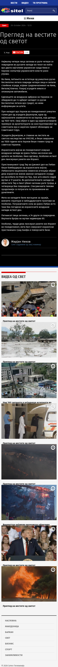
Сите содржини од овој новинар (26, 244)
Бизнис (9, 643)
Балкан (9, 632)
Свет (7, 638)
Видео (25, 3)
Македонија (12, 626)
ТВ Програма (40, 3)
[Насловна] (12, 12)
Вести (14, 3)
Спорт (8, 649)
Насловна (10, 620)
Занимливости (14, 655)
